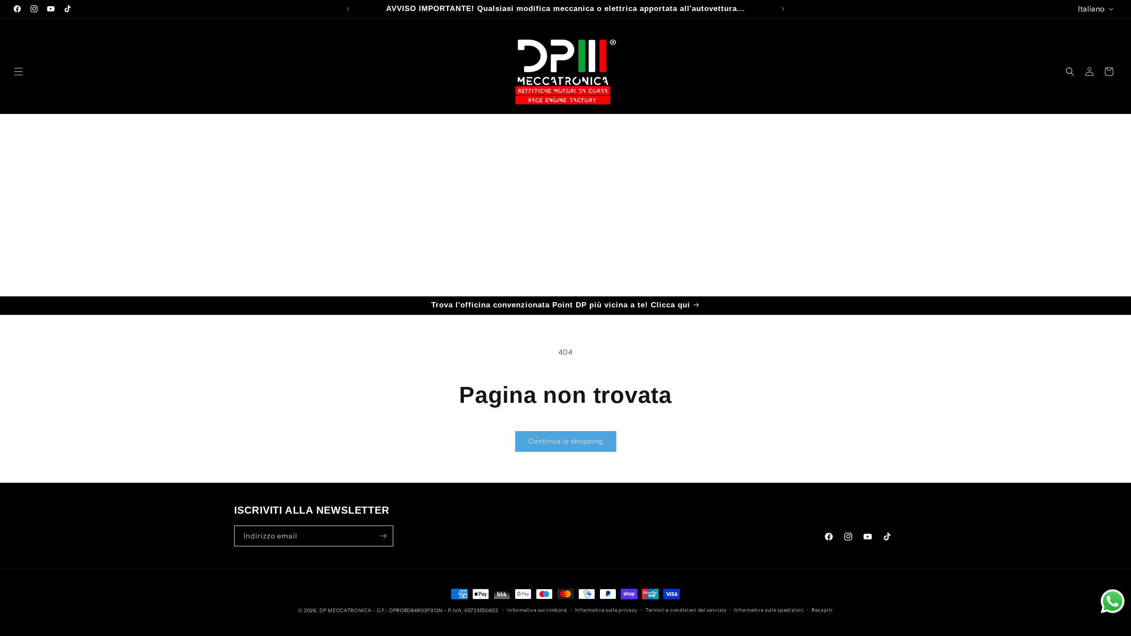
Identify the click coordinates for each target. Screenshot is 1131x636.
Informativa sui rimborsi (537, 610)
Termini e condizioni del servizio (685, 610)
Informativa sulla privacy (606, 610)
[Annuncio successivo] (783, 8)
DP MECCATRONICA (345, 610)
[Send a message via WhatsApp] (1113, 601)
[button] (18, 71)
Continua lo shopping (565, 441)
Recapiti (822, 610)
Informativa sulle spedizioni (769, 610)
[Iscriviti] (383, 536)
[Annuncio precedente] (348, 8)
